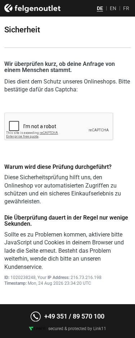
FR (126, 8)
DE (100, 8)
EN (113, 8)
